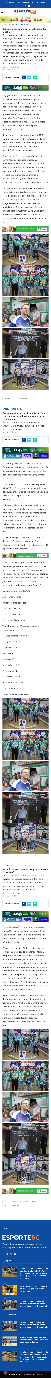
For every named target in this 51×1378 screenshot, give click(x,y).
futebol (25, 1201)
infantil (35, 1201)
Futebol (5, 409)
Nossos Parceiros (37, 3)
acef (5, 1201)
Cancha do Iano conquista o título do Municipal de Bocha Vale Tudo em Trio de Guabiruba (34, 1303)
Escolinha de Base (9, 865)
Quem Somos (11, 3)
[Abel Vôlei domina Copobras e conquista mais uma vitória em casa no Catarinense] (9, 1341)
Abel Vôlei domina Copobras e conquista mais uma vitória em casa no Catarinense (34, 1339)
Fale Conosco (23, 3)
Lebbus (39, 1374)
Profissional (17, 409)
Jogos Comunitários (22, 398)
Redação (16, 67)
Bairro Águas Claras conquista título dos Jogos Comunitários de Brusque (33, 1288)
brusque (7, 398)
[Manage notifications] (5, 1373)
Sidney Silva (17, 429)
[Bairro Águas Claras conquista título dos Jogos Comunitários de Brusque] (9, 1290)
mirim (6, 1206)
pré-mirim (15, 1206)
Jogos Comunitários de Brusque (15, 25)
